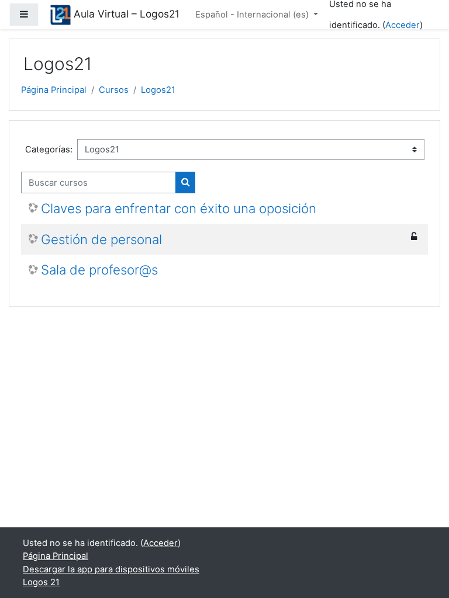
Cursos (114, 90)
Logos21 (158, 90)
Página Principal (54, 90)
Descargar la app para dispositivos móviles (111, 569)
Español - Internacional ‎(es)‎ (253, 14)
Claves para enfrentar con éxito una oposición (178, 208)
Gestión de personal (101, 239)
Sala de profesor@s (99, 269)
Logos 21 (41, 582)
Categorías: (48, 149)
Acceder (402, 25)
